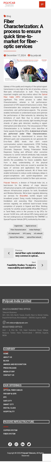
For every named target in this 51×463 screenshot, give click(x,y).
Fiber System (9, 434)
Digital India (18, 226)
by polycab (36, 55)
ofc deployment (14, 233)
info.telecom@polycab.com (17, 323)
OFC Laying (27, 233)
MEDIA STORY (9, 372)
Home (5, 354)
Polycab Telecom (11, 183)
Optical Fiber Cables (17, 237)
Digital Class (9, 408)
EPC (5, 397)
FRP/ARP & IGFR (9, 394)
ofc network (38, 233)
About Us (7, 357)
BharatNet (24, 196)
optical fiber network (34, 237)
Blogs (6, 361)
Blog (9, 16)
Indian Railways (34, 230)
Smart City (8, 404)
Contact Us (8, 375)
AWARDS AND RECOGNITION (14, 364)
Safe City (7, 401)
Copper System (10, 430)
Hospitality (8, 412)
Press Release (9, 368)
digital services (31, 226)
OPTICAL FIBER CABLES (13, 390)
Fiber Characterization (18, 230)
